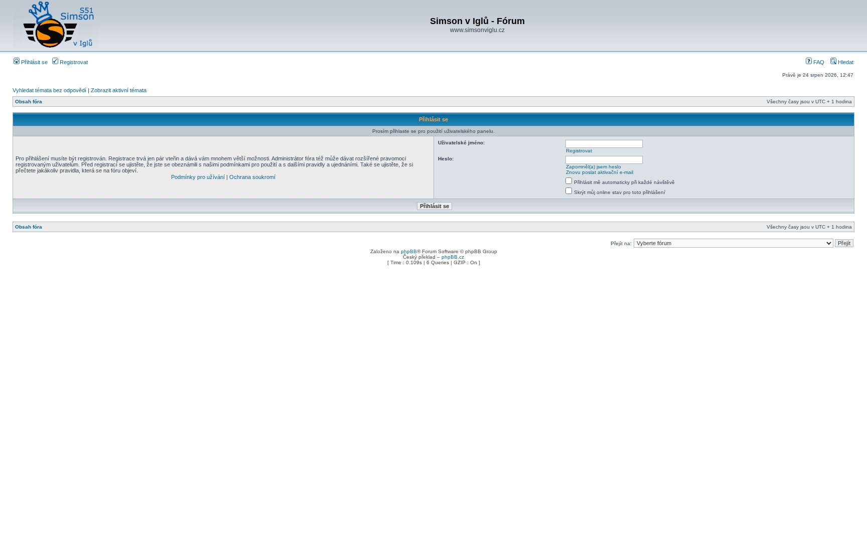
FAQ (818, 62)
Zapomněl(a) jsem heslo (593, 166)
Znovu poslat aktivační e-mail (599, 172)
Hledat (844, 62)
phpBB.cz (453, 257)
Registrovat (73, 62)
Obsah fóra (28, 101)
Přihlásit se (34, 62)
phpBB (409, 251)
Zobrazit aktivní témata (119, 90)
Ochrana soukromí (252, 177)
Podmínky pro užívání (198, 177)
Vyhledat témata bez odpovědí (49, 90)
